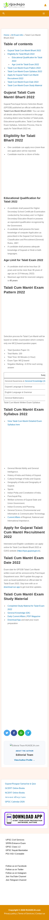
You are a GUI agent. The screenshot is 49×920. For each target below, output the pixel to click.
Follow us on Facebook (16, 866)
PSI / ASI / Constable (15, 854)
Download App (14, 620)
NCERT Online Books (15, 793)
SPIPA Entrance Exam (16, 843)
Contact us (40, 914)
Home (6, 35)
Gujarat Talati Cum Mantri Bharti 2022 (24, 50)
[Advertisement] (24, 175)
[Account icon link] (45, 5)
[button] (4, 13)
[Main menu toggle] (43, 13)
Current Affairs (14, 517)
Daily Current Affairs (16, 616)
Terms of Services (26, 914)
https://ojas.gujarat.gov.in (29, 551)
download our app (12, 587)
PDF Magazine (33, 616)
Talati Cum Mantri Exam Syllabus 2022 (25, 71)
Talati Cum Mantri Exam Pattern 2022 (24, 68)
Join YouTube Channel (16, 876)
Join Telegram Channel (16, 880)
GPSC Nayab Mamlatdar (17, 850)
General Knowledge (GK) (36, 381)
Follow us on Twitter (14, 869)
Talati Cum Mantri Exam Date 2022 (23, 82)
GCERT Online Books (15, 788)
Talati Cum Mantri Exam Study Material (25, 85)
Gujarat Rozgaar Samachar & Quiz (20, 784)
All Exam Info (17, 35)
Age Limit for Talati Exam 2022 (25, 64)
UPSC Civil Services (15, 840)
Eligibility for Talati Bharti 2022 (21, 54)
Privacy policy (10, 914)
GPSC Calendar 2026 (15, 802)
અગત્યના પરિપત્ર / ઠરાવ (15, 797)
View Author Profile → (24, 760)
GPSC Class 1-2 (13, 847)
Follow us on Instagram (16, 873)
